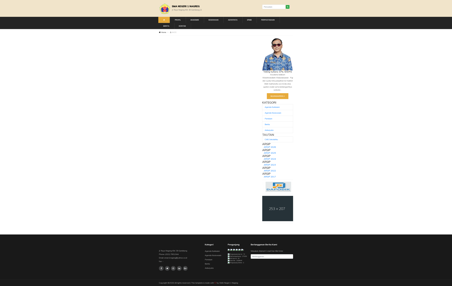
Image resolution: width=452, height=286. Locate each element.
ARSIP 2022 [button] (270, 170)
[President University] (277, 208)
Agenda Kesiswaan (273, 113)
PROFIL (178, 20)
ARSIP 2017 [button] (270, 176)
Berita (267, 124)
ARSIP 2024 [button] (270, 159)
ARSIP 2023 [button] (270, 164)
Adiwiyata (269, 130)
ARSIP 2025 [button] (270, 153)
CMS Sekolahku (271, 139)
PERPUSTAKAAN (268, 20)
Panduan (268, 118)
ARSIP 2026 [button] (270, 147)
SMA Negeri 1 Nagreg (228, 283)
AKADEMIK (194, 20)
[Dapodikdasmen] (277, 187)
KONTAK (182, 26)
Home (163, 32)
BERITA (166, 26)
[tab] (277, 147)
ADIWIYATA (232, 20)
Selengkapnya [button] (277, 96)
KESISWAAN (213, 20)
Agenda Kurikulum (272, 107)
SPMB (249, 20)
